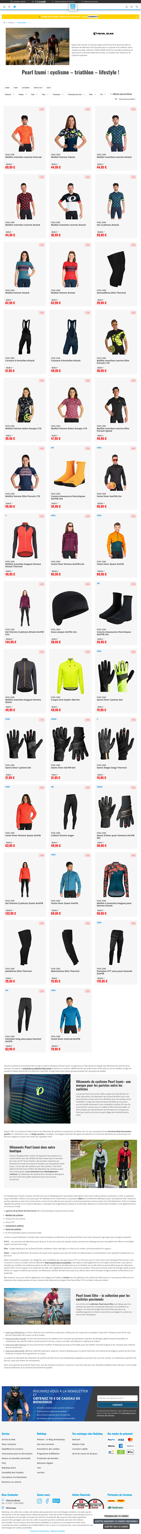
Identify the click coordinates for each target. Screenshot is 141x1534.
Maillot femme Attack (17, 293)
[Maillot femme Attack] (24, 269)
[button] (123, 94)
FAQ (4, 1463)
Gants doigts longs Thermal (112, 767)
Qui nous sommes (45, 1444)
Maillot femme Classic (63, 157)
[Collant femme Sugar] (70, 812)
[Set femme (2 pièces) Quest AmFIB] (24, 879)
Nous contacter (9, 1444)
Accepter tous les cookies (116, 1526)
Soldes (49, 88)
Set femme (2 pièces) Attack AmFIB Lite (24, 633)
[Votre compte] (126, 6)
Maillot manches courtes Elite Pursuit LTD (113, 361)
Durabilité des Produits (13, 1472)
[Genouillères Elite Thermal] (116, 269)
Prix (101, 94)
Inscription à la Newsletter (14, 1477)
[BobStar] (14, 6)
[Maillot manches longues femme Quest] (24, 676)
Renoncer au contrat (11, 1482)
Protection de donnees (39, 1531)
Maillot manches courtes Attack (114, 157)
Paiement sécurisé (91, 2)
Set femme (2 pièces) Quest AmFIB (24, 903)
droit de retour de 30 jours (65, 2)
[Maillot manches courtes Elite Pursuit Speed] (116, 405)
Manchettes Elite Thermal (65, 971)
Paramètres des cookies (48, 1449)
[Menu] (4, 6)
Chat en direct (13, 1500)
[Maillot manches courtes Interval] (24, 133)
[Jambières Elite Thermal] (24, 947)
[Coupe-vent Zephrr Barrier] (70, 676)
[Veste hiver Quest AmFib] (116, 540)
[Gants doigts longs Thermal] (116, 744)
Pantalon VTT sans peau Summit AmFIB (114, 972)
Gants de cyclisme (13, 1229)
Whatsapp (11, 1508)
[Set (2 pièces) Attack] (116, 201)
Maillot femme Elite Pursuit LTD (22, 496)
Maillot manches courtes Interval (23, 157)
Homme (7, 88)
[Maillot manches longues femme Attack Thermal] (24, 540)
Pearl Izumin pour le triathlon (58, 1262)
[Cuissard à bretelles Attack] (70, 337)
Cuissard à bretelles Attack (66, 360)
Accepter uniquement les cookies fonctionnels (116, 1521)
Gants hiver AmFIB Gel (63, 767)
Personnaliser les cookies (116, 1516)
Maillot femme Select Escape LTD (23, 428)
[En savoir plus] (136, 16)
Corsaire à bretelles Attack (19, 360)
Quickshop (25, 138)
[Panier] (136, 6)
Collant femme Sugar (62, 835)
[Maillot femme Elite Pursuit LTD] (24, 472)
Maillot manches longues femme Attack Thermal (23, 565)
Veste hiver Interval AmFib (65, 1039)
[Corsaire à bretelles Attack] (24, 337)
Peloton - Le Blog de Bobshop (51, 1439)
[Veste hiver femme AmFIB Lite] (70, 540)
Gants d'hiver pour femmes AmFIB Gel (115, 836)
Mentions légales (45, 1463)
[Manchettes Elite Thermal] (70, 947)
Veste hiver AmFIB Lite (109, 496)
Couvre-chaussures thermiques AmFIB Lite (68, 497)
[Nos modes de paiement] (123, 1447)
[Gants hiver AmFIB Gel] (70, 744)
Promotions (57, 94)
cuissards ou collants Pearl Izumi (36, 1068)
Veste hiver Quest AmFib (110, 564)
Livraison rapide (19, 2)
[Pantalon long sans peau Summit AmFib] (24, 1015)
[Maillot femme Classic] (70, 133)
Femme (16, 88)
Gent (33, 94)
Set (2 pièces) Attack (108, 225)
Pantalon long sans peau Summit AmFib (23, 1040)
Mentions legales (58, 1531)
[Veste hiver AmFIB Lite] (116, 472)
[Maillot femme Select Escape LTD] (24, 405)
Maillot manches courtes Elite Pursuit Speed (113, 429)
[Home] (4, 23)
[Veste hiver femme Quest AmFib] (24, 812)
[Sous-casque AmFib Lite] (70, 608)
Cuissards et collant (15, 1226)
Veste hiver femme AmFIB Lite (67, 564)
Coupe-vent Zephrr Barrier (65, 700)
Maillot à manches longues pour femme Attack (114, 904)
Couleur (21, 94)
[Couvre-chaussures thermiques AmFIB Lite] (70, 472)
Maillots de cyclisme (14, 1215)
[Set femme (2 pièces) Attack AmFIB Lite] (24, 608)
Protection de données (47, 1458)
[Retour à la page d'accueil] (73, 6)
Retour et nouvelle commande (16, 1458)
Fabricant (8, 94)
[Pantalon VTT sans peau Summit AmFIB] (116, 947)
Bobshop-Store (9, 1467)
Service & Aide (8, 1439)
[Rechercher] (9, 6)
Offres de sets (38, 88)
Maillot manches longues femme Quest (23, 701)
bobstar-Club (78, 1444)
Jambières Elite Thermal (18, 971)
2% (33, 2)
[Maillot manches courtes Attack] (116, 133)
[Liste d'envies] (131, 6)
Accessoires (25, 88)
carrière (41, 1472)
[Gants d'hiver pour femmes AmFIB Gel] (116, 812)
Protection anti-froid (75, 94)
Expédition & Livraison (12, 1449)
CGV (39, 1467)
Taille (91, 94)
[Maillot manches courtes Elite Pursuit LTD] (116, 337)
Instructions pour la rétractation (17, 1453)
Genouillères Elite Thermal (111, 293)
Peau (44, 94)
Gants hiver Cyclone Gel (109, 700)
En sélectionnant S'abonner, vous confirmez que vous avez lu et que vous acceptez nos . (116, 1413)
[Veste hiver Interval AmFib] (70, 1015)
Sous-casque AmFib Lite (64, 632)
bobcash (76, 1439)
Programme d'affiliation (48, 1453)
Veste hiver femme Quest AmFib (23, 835)
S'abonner (117, 1404)
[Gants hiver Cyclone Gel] (116, 676)
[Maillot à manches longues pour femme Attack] (116, 879)
